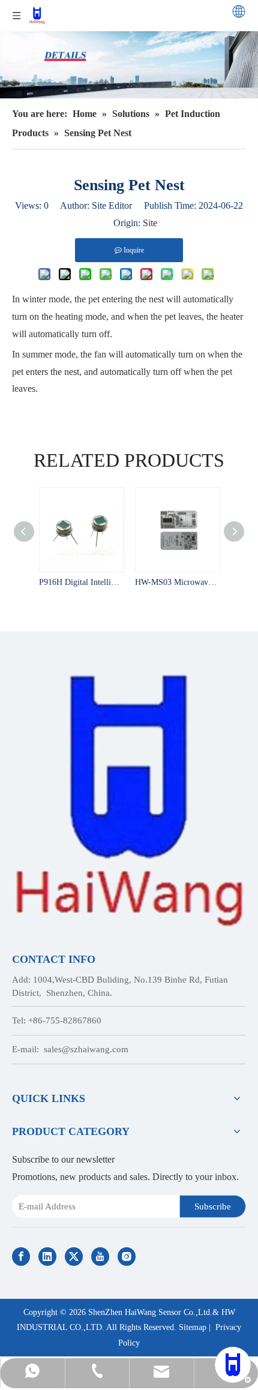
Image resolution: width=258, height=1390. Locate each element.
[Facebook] (21, 1256)
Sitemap (192, 1327)
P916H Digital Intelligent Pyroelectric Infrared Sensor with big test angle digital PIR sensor (81, 582)
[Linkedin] (47, 1256)
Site (150, 223)
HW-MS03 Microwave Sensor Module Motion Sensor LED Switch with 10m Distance (177, 582)
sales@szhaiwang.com (86, 1049)
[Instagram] (127, 1256)
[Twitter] (74, 1256)
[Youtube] (100, 1256)
